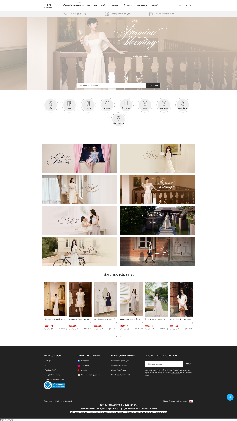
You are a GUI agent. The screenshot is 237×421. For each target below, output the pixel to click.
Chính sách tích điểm (119, 365)
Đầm (88, 5)
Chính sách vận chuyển (120, 361)
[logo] (48, 5)
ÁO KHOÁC (128, 5)
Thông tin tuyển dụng (52, 375)
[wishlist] (66, 323)
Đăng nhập (175, 373)
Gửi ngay (188, 364)
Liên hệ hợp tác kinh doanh (54, 380)
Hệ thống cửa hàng (51, 370)
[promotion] (79, 158)
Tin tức (46, 365)
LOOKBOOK (142, 5)
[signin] (190, 5)
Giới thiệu (47, 361)
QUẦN (103, 5)
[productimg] (55, 299)
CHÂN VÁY (115, 5)
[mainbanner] (118, 53)
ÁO (95, 5)
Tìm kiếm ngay (153, 85)
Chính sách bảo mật (119, 370)
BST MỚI (155, 5)
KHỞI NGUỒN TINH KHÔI (71, 5)
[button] (116, 336)
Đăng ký (165, 370)
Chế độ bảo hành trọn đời (120, 375)
